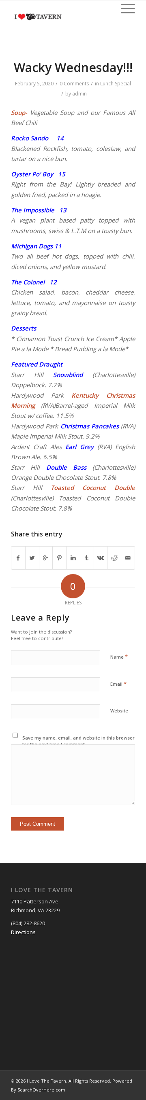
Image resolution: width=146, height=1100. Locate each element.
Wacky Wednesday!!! (73, 67)
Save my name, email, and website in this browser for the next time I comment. (78, 741)
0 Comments (74, 83)
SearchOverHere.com (41, 1090)
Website (119, 711)
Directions (23, 932)
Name (119, 656)
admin (79, 93)
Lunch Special (115, 83)
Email (118, 683)
